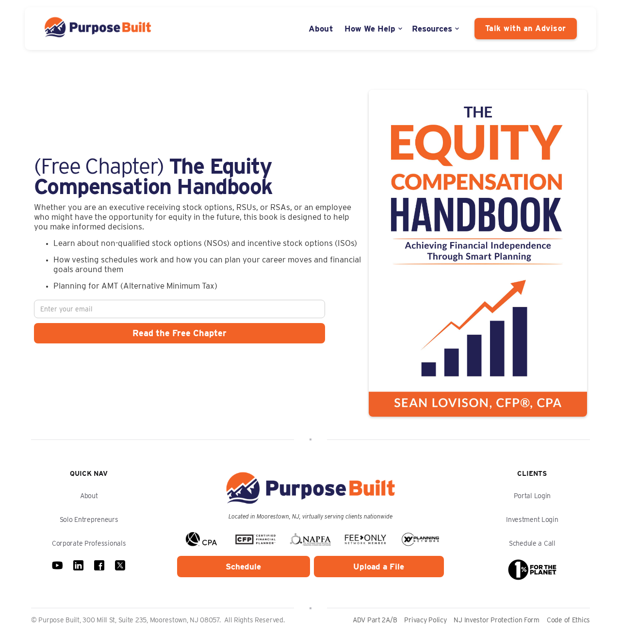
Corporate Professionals (89, 543)
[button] (374, 28)
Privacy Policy (425, 620)
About (321, 28)
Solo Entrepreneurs (89, 519)
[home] (97, 28)
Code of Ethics (568, 620)
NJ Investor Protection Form (496, 620)
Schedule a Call (532, 543)
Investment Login (532, 519)
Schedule (243, 566)
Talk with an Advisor (525, 28)
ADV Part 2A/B (375, 620)
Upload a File (378, 566)
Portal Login (532, 496)
